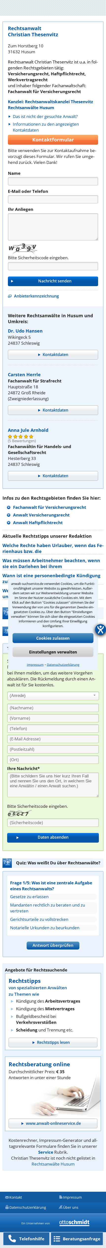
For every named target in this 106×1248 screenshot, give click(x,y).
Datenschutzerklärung (63, 664)
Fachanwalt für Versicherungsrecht (49, 507)
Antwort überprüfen (53, 945)
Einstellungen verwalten (53, 651)
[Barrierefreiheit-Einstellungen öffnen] (100, 629)
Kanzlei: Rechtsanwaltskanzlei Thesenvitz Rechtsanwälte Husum (50, 104)
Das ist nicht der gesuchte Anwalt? (45, 116)
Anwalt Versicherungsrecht (41, 515)
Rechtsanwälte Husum (53, 1164)
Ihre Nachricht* (23, 768)
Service (45, 1152)
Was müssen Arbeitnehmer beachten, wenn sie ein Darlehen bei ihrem (51, 563)
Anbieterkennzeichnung (36, 296)
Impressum (35, 664)
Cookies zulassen (53, 638)
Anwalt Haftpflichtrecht (38, 522)
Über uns (70, 1207)
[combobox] (53, 696)
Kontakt (15, 1197)
